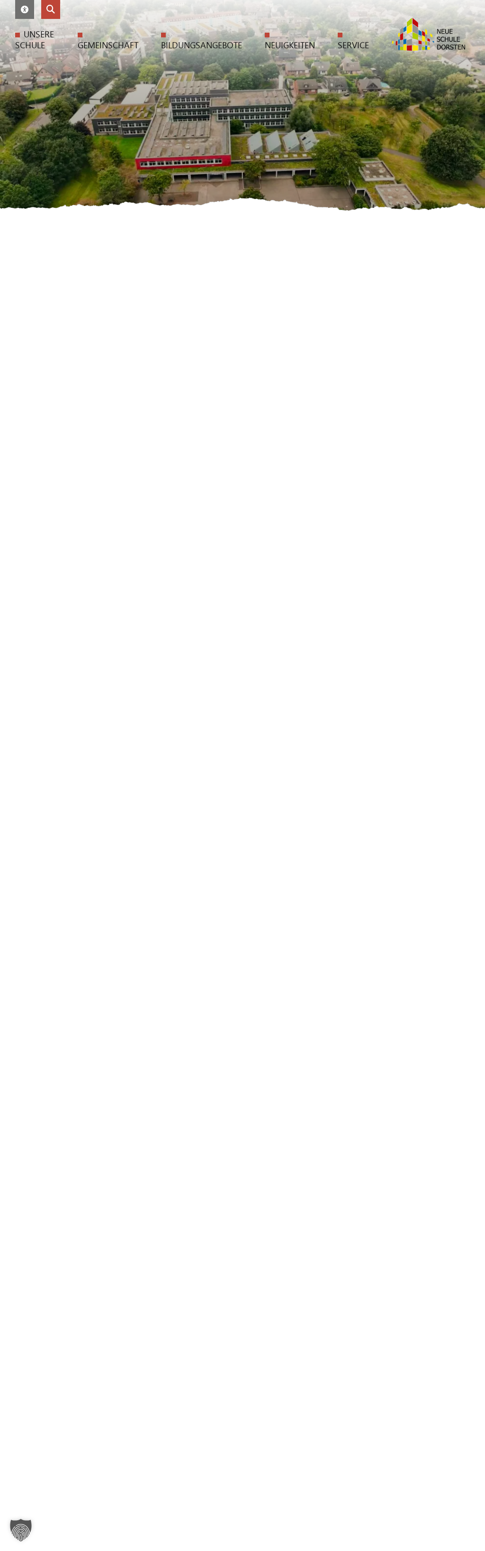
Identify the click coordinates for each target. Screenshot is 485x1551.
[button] (24, 9)
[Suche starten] (50, 9)
